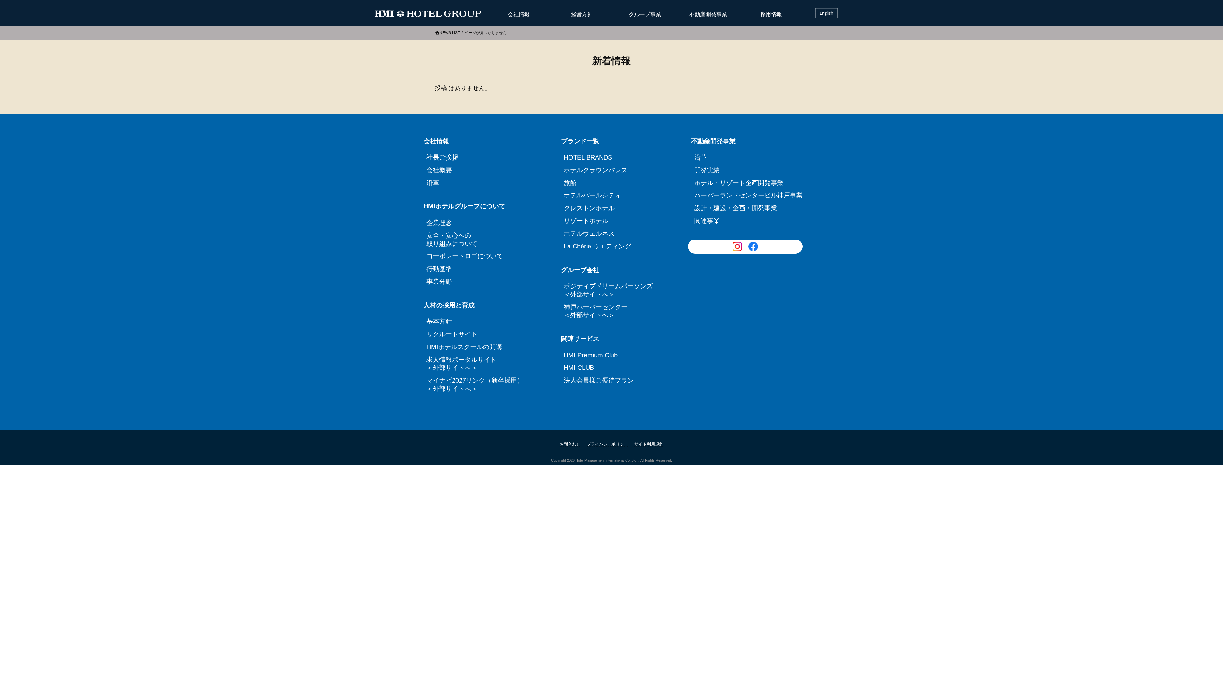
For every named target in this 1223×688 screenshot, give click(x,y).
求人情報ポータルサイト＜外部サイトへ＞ (461, 363)
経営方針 (582, 14)
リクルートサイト (451, 334)
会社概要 (439, 170)
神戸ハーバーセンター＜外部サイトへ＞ (595, 311)
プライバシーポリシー (607, 444)
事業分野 (439, 281)
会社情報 (519, 14)
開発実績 (707, 170)
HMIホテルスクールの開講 (464, 346)
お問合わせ (570, 444)
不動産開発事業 (708, 14)
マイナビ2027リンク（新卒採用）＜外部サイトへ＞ (473, 384)
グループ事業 (645, 14)
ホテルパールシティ (592, 195)
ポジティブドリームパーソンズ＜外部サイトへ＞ (607, 290)
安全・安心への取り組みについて (451, 239)
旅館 (570, 182)
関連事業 (707, 220)
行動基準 (439, 268)
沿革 (432, 182)
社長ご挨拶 (442, 157)
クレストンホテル (589, 207)
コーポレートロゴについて (464, 256)
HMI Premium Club (591, 355)
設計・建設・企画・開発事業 (735, 207)
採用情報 (771, 14)
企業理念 (439, 222)
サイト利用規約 (648, 444)
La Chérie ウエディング (597, 246)
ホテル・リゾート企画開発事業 (738, 182)
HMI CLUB (579, 367)
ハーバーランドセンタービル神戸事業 (746, 195)
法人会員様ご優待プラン (599, 380)
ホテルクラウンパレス (595, 170)
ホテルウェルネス (589, 233)
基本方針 (439, 321)
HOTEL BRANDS (588, 157)
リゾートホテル (586, 220)
